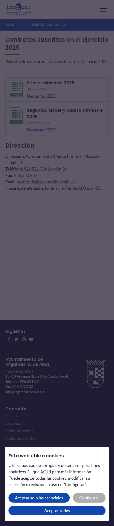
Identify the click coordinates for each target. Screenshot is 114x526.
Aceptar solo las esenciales (39, 497)
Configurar (89, 497)
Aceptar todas (57, 510)
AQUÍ (46, 471)
